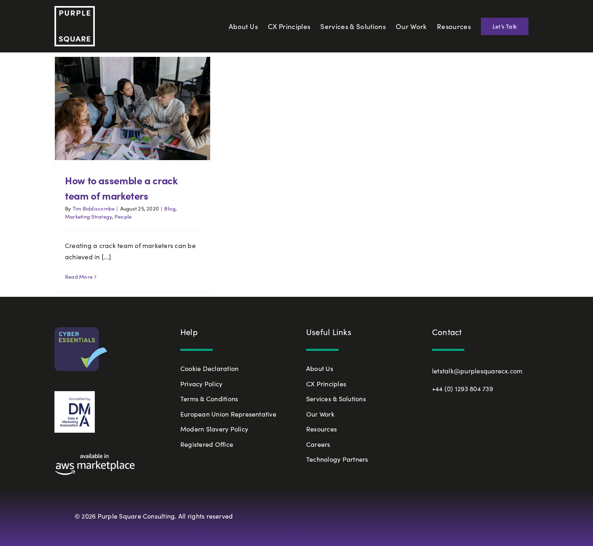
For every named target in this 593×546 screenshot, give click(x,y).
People (123, 216)
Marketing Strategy (88, 216)
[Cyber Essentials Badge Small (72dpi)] (80, 330)
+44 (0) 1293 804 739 (462, 388)
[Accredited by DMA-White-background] (74, 394)
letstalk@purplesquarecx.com (477, 371)
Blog (169, 208)
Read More (78, 276)
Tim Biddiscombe (94, 208)
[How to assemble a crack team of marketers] (132, 108)
